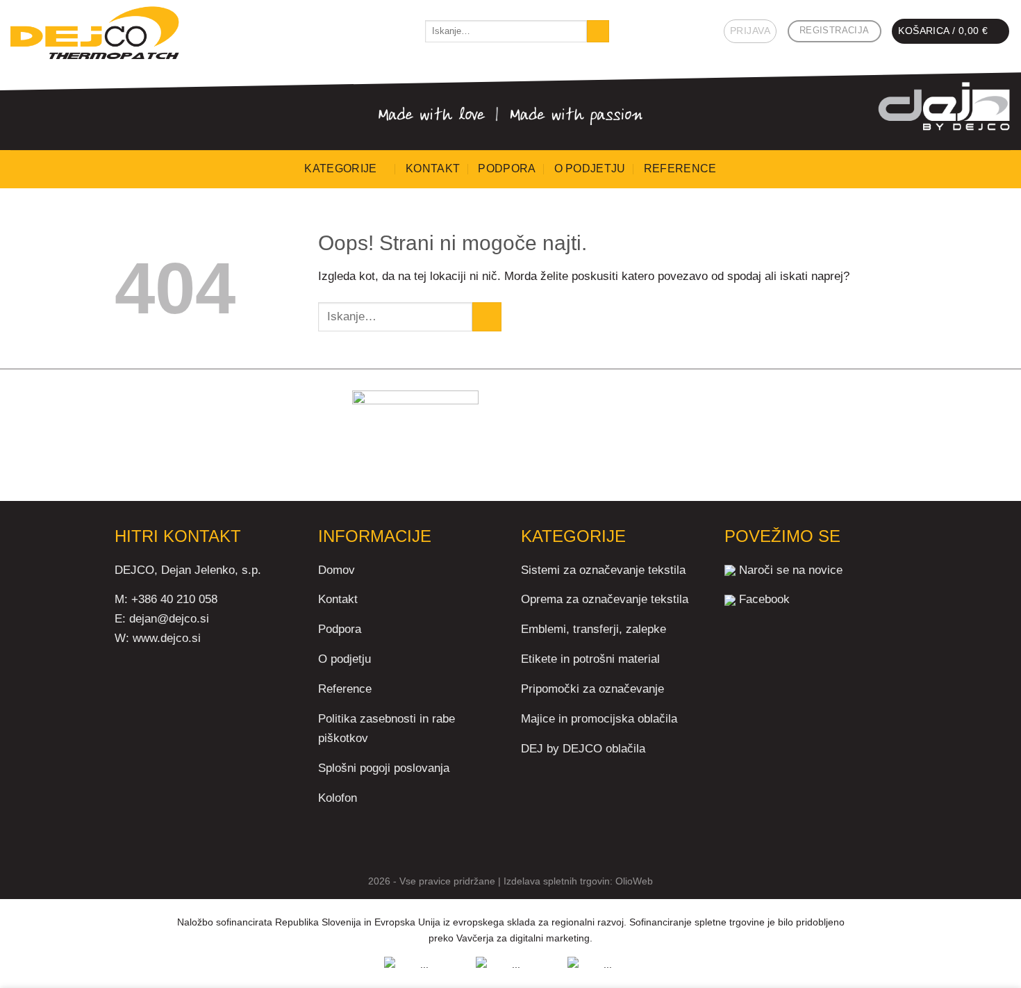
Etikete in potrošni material (590, 659)
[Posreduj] (598, 31)
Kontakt (433, 168)
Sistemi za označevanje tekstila (603, 570)
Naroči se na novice (790, 570)
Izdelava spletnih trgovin (557, 881)
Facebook (764, 599)
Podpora (507, 168)
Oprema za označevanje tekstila (604, 599)
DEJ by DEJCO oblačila (583, 748)
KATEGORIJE (340, 168)
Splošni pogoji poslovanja (383, 768)
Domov (336, 570)
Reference (680, 168)
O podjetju (590, 168)
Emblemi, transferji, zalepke (593, 629)
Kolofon (337, 798)
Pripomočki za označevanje (592, 688)
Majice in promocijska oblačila (599, 718)
